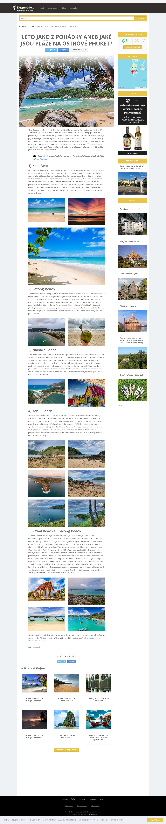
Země (42, 8)
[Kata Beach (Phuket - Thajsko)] (46, 210)
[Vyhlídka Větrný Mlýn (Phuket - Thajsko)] (46, 513)
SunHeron (43, 159)
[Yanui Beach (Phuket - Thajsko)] (46, 454)
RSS (101, 799)
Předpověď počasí (132, 47)
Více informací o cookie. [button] (114, 820)
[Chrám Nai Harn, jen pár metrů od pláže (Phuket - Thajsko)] (86, 393)
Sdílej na (61, 661)
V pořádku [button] (155, 820)
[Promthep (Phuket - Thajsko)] (46, 483)
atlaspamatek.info (82, 806)
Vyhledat (141, 18)
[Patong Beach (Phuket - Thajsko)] (46, 332)
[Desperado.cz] (24, 7)
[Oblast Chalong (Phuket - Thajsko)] (46, 589)
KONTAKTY (82, 799)
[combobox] (77, 18)
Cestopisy (73, 8)
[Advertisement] (66, 775)
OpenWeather (93, 814)
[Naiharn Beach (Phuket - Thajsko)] (46, 391)
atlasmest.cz (69, 806)
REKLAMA (93, 799)
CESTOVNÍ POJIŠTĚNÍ (68, 799)
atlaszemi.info (95, 806)
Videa (63, 8)
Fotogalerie (52, 8)
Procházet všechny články (66, 750)
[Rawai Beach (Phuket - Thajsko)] (46, 619)
